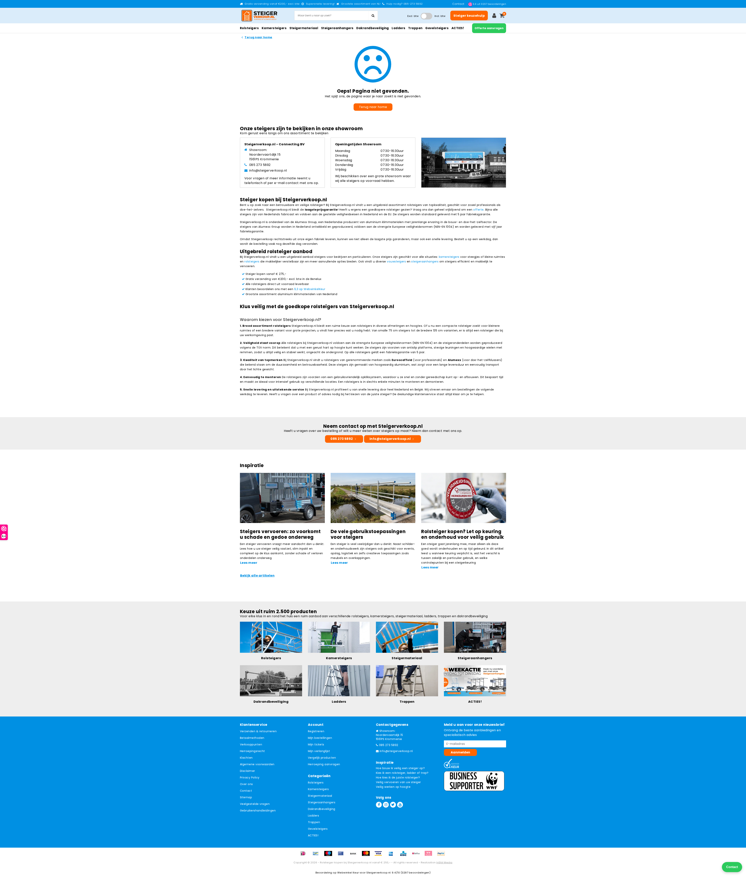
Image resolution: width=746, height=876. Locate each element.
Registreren (316, 731)
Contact (458, 4)
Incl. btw (440, 16)
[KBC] (404, 855)
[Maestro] (329, 855)
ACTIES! (313, 835)
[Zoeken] (373, 15)
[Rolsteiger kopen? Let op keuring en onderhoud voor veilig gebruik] (463, 497)
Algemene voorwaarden (257, 764)
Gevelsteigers (318, 829)
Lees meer (248, 562)
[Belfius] (417, 855)
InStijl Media (444, 862)
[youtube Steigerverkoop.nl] (400, 805)
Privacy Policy (250, 777)
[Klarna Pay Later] (430, 855)
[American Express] (392, 855)
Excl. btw (413, 16)
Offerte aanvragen (489, 28)
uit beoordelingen (489, 4)
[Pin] (342, 855)
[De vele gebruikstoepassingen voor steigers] (373, 497)
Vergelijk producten (322, 758)
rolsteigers (251, 261)
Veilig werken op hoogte (393, 787)
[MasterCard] (367, 855)
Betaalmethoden (252, 738)
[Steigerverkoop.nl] (259, 15)
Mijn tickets (316, 744)
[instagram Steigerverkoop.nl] (386, 805)
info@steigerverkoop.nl (268, 170)
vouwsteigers (396, 261)
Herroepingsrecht (252, 751)
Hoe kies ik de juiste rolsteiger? (398, 777)
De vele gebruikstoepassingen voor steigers (368, 534)
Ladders (313, 816)
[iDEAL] (304, 855)
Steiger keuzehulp (469, 15)
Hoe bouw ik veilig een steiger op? (400, 768)
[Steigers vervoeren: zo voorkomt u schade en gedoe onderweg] (282, 497)
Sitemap (246, 797)
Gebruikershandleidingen (258, 810)
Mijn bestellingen (320, 738)
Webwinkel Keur (348, 872)
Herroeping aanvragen (324, 764)
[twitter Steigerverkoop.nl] (393, 805)
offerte (478, 210)
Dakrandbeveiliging (321, 809)
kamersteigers (449, 257)
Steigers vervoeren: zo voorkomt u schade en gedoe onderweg (280, 534)
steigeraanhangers (424, 261)
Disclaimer (247, 771)
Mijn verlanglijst (319, 751)
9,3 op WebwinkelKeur (309, 289)
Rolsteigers (315, 782)
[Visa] (379, 855)
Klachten (246, 758)
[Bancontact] (317, 855)
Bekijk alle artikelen (257, 575)
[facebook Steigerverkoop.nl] (379, 805)
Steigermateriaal (320, 796)
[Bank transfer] (354, 855)
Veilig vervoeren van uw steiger (398, 782)
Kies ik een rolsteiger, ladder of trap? (402, 773)
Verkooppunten (251, 744)
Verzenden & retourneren (258, 731)
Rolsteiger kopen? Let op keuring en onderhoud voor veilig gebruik (462, 534)
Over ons (246, 784)
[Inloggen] (494, 15)
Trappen (314, 822)
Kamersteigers (318, 789)
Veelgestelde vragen (255, 804)
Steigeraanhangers (321, 802)
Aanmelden (460, 752)
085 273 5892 (260, 165)
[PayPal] (442, 855)
